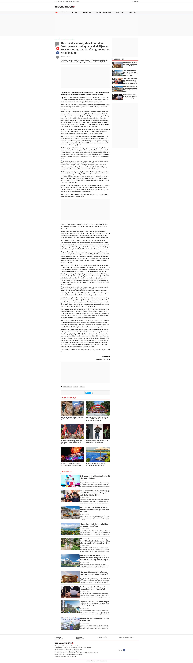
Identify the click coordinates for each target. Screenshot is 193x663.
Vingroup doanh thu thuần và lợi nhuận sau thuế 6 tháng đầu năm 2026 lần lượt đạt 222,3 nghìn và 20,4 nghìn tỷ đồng (94, 557)
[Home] (57, 48)
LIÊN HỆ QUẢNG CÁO (91, 661)
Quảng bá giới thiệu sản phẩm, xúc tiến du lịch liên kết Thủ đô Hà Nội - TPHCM (71, 442)
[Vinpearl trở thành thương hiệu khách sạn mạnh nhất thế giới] (70, 529)
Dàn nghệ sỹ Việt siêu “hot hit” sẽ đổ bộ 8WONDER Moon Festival (97, 441)
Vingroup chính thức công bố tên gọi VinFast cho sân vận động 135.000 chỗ (94, 573)
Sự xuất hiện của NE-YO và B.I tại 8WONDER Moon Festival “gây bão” (71, 464)
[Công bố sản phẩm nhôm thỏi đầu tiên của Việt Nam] (70, 623)
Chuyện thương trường (127, 637)
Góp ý (57, 43)
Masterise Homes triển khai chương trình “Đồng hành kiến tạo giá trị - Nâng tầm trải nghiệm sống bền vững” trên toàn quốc (95, 541)
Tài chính (79, 637)
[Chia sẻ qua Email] (57, 57)
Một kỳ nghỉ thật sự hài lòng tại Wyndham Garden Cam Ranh (95, 464)
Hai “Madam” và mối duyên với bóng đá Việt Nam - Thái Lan (95, 477)
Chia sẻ (88, 392)
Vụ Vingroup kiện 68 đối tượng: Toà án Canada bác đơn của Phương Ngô (94, 588)
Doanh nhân (59, 638)
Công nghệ (80, 638)
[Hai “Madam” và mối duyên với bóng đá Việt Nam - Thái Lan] (70, 481)
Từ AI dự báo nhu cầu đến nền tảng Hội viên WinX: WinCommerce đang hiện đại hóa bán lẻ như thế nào (94, 493)
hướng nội (76, 386)
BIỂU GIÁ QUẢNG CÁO (102, 661)
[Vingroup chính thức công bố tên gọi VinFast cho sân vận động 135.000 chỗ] (70, 577)
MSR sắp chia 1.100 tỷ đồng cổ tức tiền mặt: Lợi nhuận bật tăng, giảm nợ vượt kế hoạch (94, 509)
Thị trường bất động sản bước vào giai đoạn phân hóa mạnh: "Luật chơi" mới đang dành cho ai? (94, 604)
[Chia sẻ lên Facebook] (57, 52)
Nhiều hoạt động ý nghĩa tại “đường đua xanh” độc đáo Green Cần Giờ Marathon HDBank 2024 (97, 419)
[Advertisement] (96, 25)
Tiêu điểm (58, 637)
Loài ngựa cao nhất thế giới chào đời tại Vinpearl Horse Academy (72, 418)
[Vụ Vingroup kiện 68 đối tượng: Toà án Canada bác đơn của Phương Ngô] (70, 592)
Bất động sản (102, 637)
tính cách (82, 386)
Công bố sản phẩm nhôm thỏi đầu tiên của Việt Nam (94, 619)
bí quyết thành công (67, 386)
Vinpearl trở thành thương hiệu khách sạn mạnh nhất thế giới (94, 525)
